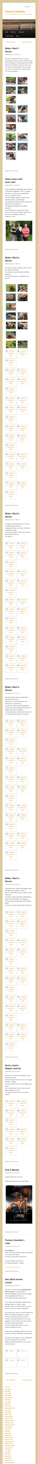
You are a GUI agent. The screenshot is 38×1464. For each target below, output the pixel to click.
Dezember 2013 (9, 1441)
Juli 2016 (7, 1400)
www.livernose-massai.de (12, 1267)
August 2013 (8, 1448)
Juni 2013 (8, 1452)
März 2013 (8, 1458)
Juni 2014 (8, 1429)
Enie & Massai (12, 1169)
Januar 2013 (8, 1460)
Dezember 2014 (9, 1421)
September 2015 (10, 1408)
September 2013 (10, 1446)
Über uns (13, 32)
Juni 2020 (8, 1389)
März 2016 (8, 1406)
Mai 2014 (7, 1431)
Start (6, 32)
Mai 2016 (7, 1404)
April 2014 (8, 1433)
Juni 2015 (8, 1410)
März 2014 (8, 1435)
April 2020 (8, 1393)
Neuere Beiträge (27, 42)
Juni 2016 (8, 1402)
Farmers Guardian (15, 11)
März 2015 (8, 1414)
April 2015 (8, 1412)
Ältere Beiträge (10, 42)
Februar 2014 (9, 1437)
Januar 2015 (8, 1418)
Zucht (17, 36)
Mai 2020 (7, 1391)
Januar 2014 (8, 1439)
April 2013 (8, 1456)
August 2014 (8, 1427)
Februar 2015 (9, 1416)
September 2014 (10, 1425)
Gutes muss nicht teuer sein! (14, 180)
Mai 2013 (7, 1454)
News (16, 171)
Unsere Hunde (9, 36)
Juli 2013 (7, 1450)
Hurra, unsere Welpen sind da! (13, 1067)
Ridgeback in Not (10, 216)
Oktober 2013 (9, 1444)
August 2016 (8, 1398)
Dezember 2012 (9, 1462)
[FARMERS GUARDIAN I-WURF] (11, 81)
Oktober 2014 (9, 1423)
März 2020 (8, 1395)
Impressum (21, 32)
